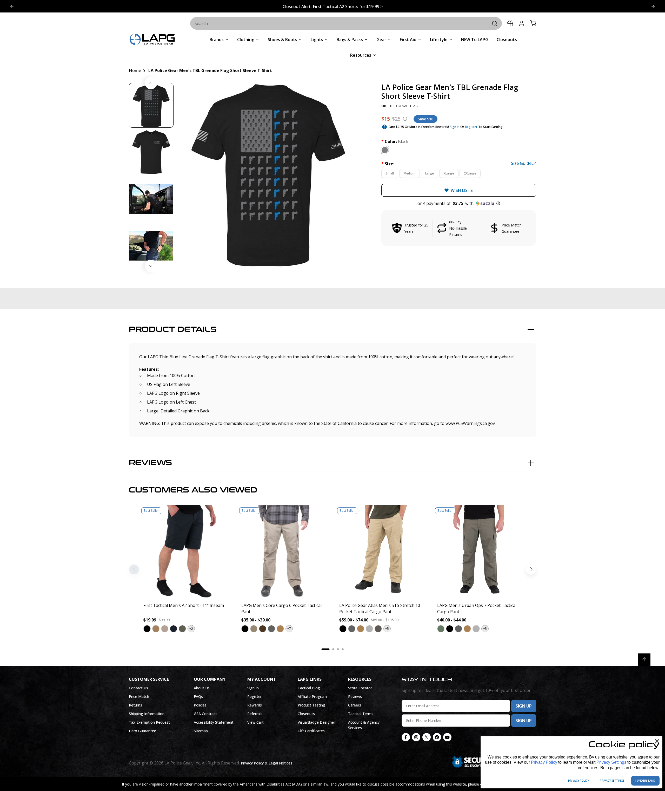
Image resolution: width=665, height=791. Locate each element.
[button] (458, 203)
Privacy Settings (611, 762)
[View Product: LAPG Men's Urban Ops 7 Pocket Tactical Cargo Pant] (479, 551)
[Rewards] (510, 23)
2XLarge (470, 173)
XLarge (449, 173)
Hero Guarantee (142, 730)
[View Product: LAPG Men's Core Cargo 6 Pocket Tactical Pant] (283, 551)
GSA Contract (205, 713)
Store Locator (360, 687)
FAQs (198, 696)
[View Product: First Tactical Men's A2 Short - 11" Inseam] (185, 551)
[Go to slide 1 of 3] (653, 6)
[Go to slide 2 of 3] (12, 6)
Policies (200, 705)
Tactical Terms (360, 713)
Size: (387, 164)
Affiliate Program (312, 696)
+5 (387, 628)
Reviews (150, 462)
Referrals (254, 713)
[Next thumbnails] (151, 266)
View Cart (255, 722)
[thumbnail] (151, 105)
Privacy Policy (544, 762)
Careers (354, 705)
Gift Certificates (311, 730)
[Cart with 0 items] (533, 23)
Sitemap (201, 730)
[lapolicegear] (152, 40)
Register (471, 127)
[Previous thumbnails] (151, 83)
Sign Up (524, 706)
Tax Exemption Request (149, 722)
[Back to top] (644, 659)
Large (429, 173)
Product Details (173, 329)
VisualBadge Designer (316, 722)
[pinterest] (437, 737)
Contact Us (138, 687)
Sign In (455, 127)
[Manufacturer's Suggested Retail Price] (405, 118)
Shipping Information (146, 713)
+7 (289, 628)
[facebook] (406, 737)
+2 (191, 628)
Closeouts (306, 713)
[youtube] (447, 737)
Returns (135, 705)
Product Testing (311, 705)
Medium (409, 173)
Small (390, 173)
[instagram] (416, 737)
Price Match (139, 696)
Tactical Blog (309, 687)
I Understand (645, 780)
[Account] (521, 23)
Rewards (254, 705)
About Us (202, 687)
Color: (394, 141)
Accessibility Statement (214, 722)
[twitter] (426, 737)
